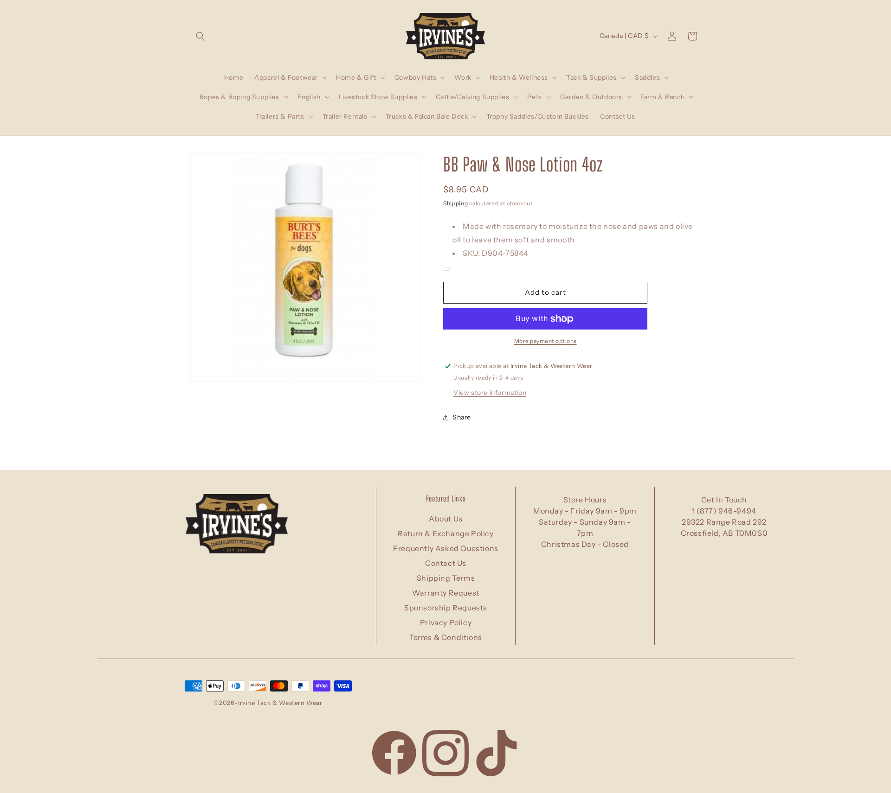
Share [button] (461, 417)
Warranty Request (445, 592)
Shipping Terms (446, 578)
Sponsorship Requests (445, 607)
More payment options (545, 340)
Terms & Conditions (445, 637)
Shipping (455, 203)
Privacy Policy (445, 622)
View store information (489, 392)
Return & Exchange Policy (445, 533)
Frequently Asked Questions (445, 548)
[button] (200, 36)
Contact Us (445, 563)
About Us (446, 518)
